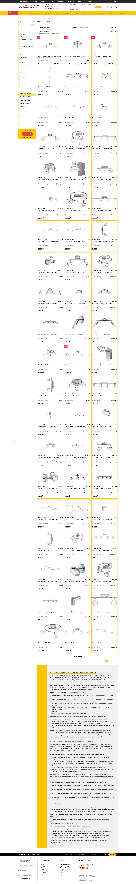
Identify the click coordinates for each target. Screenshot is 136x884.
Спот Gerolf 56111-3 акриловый (47, 643)
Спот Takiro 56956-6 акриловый (74, 241)
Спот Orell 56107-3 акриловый (74, 396)
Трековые (23, 64)
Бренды (80, 1)
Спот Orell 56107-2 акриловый (47, 396)
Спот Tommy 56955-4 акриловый (48, 179)
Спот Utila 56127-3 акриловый (101, 87)
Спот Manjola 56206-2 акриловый (102, 457)
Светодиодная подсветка (27, 46)
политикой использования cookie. (87, 877)
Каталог (14, 13)
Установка (60, 1)
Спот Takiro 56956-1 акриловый (74, 179)
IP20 (23, 106)
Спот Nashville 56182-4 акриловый (75, 457)
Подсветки (24, 41)
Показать (26, 134)
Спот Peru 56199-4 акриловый (74, 365)
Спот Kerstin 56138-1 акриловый (102, 519)
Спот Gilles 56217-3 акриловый (101, 581)
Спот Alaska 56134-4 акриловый (75, 87)
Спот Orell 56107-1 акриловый (101, 365)
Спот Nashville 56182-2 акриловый (48, 457)
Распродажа (43, 867)
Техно (23, 82)
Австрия (24, 125)
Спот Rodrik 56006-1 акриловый (47, 272)
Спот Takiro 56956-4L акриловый (48, 241)
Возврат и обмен (64, 867)
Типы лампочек (63, 877)
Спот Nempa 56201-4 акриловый (75, 427)
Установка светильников (65, 864)
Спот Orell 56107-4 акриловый (101, 396)
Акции (42, 871)
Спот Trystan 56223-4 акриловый (102, 149)
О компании (45, 860)
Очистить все (112, 31)
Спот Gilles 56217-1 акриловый (74, 581)
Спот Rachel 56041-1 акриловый (75, 303)
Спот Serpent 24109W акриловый (48, 87)
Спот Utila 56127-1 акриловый (101, 118)
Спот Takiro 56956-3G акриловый (75, 210)
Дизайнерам (71, 1)
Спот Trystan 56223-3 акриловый (75, 149)
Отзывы (52, 1)
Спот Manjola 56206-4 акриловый (102, 488)
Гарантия (34, 1)
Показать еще (77, 656)
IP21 (22, 108)
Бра (23, 32)
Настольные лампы (26, 39)
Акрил (45, 33)
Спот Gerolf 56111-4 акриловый (74, 643)
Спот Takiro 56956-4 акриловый (101, 210)
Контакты (89, 1)
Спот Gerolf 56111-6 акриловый (101, 643)
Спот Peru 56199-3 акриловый (47, 365)
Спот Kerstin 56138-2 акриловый (48, 550)
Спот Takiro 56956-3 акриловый (47, 210)
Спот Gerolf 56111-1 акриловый (74, 612)
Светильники (25, 44)
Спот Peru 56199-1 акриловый (74, 334)
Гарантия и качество (64, 866)
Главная (20, 18)
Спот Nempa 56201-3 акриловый (48, 427)
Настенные (24, 59)
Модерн (24, 77)
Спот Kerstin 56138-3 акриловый (75, 550)
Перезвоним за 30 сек (75, 4)
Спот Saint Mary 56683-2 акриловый (103, 241)
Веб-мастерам (63, 869)
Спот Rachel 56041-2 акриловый (102, 303)
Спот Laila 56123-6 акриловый (74, 519)
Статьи (61, 875)
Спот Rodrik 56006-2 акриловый (75, 272)
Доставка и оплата (23, 1)
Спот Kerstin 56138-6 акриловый (48, 581)
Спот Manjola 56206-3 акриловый (75, 488)
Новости (62, 874)
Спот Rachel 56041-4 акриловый (48, 334)
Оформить (112, 854)
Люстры (24, 36)
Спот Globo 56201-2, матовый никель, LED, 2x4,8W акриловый (49, 57)
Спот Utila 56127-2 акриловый (47, 149)
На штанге (24, 57)
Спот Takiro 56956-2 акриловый (101, 179)
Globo (23, 117)
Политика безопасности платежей (86, 871)
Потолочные (24, 62)
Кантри (23, 72)
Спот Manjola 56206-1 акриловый (48, 488)
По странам (43, 866)
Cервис (62, 860)
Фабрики (43, 864)
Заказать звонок (35, 854)
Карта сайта (43, 872)
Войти (116, 1)
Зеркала (23, 34)
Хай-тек (23, 84)
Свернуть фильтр (44, 27)
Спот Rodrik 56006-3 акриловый (102, 272)
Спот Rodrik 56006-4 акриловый (47, 303)
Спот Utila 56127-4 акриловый (47, 118)
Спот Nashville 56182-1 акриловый (102, 427)
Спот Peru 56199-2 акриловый (101, 334)
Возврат (43, 1)
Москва (53, 4)
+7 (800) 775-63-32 (55, 6)
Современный (25, 80)
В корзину (55, 63)
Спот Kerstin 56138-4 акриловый (102, 550)
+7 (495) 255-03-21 (55, 8)
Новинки (43, 869)
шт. (102, 854)
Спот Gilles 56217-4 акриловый (47, 612)
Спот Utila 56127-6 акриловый (74, 118)
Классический (24, 75)
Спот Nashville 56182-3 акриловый (75, 56)
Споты (30, 18)
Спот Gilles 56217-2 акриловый (101, 56)
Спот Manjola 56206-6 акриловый (48, 519)
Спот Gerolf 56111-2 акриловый (101, 612)
